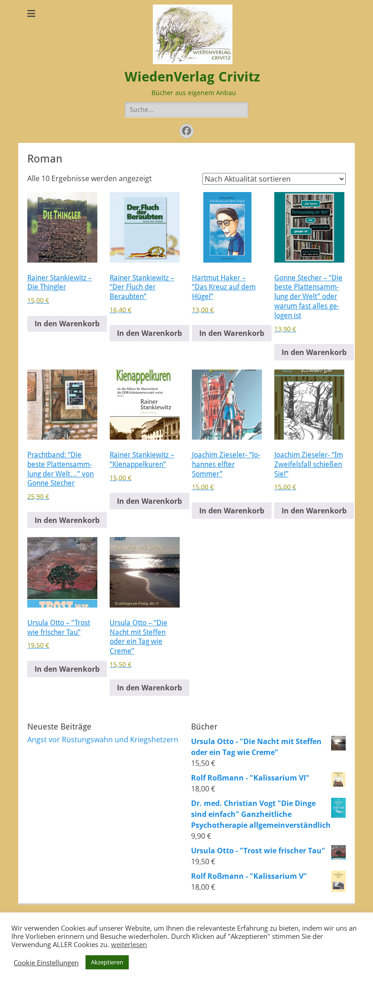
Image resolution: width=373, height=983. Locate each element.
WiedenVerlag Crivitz (192, 77)
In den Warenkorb (67, 324)
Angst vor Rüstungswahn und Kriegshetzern (102, 740)
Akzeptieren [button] (107, 962)
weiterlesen (129, 944)
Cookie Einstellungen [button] (46, 962)
